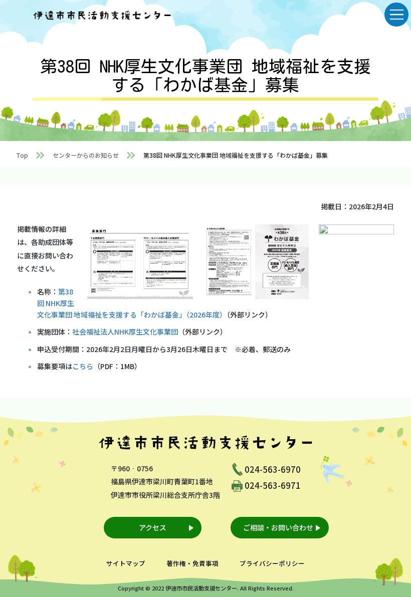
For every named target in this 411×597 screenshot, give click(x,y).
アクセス (152, 527)
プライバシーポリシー (272, 563)
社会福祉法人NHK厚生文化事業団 (125, 332)
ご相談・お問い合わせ (278, 527)
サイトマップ (125, 563)
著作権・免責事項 (192, 563)
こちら (82, 366)
